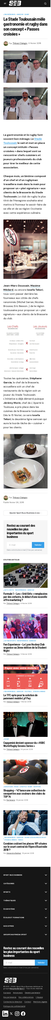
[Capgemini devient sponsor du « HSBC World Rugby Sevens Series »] (25, 724)
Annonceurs (18, 992)
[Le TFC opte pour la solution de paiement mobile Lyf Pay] (25, 676)
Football (28, 691)
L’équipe (39, 997)
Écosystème (9, 909)
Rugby (27, 14)
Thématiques (9, 901)
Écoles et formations (13, 918)
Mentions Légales (40, 1002)
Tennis (20, 840)
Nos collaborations (26, 997)
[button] (5, 3)
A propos (7, 992)
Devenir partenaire (32, 992)
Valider (38, 545)
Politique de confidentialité (14, 1006)
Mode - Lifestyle (20, 787)
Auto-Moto (9, 590)
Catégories (8, 884)
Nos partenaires (9, 997)
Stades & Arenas (39, 691)
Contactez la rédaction (12, 1002)
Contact (27, 1002)
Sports (6, 892)
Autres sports (10, 641)
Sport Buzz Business (12, 875)
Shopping (37, 787)
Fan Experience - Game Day (14, 14)
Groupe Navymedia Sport (15, 935)
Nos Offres (8, 926)
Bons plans (8, 787)
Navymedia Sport (17, 988)
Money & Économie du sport (35, 837)
